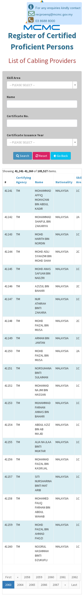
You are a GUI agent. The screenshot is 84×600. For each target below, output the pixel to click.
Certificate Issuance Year (25, 135)
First (8, 577)
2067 (56, 585)
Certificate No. (18, 116)
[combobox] (42, 85)
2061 (63, 577)
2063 (8, 585)
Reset (42, 156)
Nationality (64, 182)
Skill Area (13, 78)
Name (11, 97)
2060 (51, 577)
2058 (27, 577)
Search (24, 156)
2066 (44, 585)
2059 (39, 577)
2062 (74, 577)
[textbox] (41, 85)
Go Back (62, 156)
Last (74, 585)
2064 (20, 585)
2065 (32, 585)
